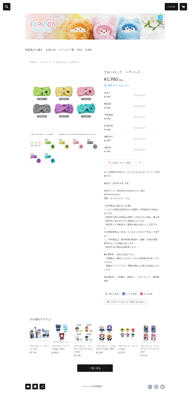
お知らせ (51, 49)
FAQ (79, 49)
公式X (88, 49)
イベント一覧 (66, 49)
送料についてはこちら (118, 85)
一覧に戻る (95, 368)
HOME (33, 62)
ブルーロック (45, 62)
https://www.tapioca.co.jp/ (162, 387)
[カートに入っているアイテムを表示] (183, 6)
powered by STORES (92, 386)
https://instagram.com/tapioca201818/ (156, 387)
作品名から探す (34, 49)
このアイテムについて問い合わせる (127, 301)
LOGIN (171, 6)
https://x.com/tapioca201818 (150, 387)
